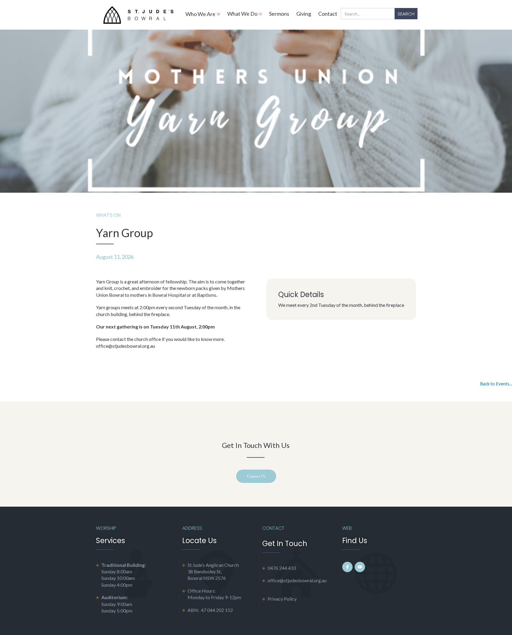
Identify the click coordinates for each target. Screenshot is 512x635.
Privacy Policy (282, 599)
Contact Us (256, 476)
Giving (303, 13)
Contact (327, 13)
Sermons (279, 13)
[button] (203, 15)
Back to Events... (496, 383)
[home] (138, 15)
